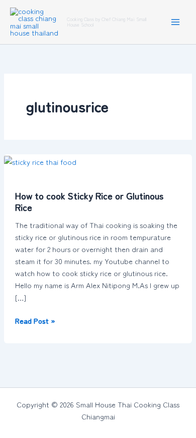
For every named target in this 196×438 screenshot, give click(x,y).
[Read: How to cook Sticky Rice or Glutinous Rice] (40, 160)
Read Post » (35, 320)
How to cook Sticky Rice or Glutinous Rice (89, 201)
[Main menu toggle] (175, 22)
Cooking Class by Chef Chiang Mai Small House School (106, 22)
